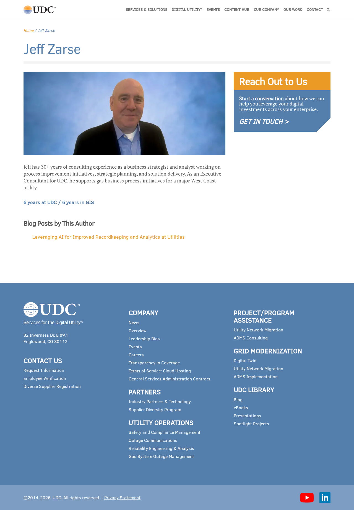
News (134, 322)
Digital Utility (187, 9)
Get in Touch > (264, 121)
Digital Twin (245, 360)
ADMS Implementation (256, 376)
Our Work (292, 9)
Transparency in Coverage (154, 362)
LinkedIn (324, 497)
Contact (315, 9)
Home (28, 30)
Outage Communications (153, 440)
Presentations (247, 415)
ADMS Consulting (251, 338)
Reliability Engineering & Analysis (161, 448)
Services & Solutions (146, 9)
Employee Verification (45, 378)
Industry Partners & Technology (160, 401)
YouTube (307, 497)
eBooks (241, 407)
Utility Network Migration (258, 330)
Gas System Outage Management (161, 456)
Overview (138, 330)
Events (213, 9)
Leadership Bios (144, 338)
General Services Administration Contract (169, 379)
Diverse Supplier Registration (52, 386)
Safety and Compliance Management (165, 432)
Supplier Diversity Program (155, 409)
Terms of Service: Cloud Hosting (160, 371)
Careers (136, 354)
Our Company (266, 9)
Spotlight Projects (251, 423)
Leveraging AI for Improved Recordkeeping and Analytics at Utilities (108, 236)
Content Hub (236, 9)
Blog (238, 399)
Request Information (44, 370)
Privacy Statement (122, 497)
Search (328, 9)
